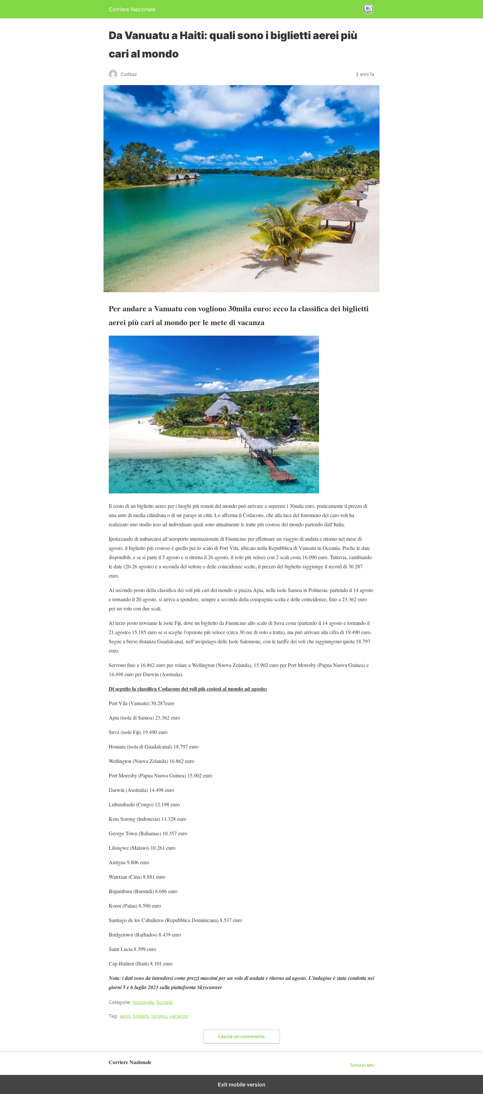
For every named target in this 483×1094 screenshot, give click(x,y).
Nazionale (143, 1002)
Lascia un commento (241, 1036)
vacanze (179, 1016)
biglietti (141, 1016)
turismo (159, 1016)
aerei (125, 1016)
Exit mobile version (241, 1084)
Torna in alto (362, 1065)
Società (164, 1002)
